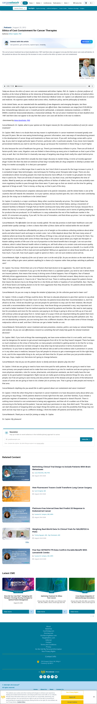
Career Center (63, 8)
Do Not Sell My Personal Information (48, 649)
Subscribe (85, 439)
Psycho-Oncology (40, 8)
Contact (48, 642)
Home (36, 689)
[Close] (94, 697)
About (48, 626)
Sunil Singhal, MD (40, 491)
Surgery (82, 8)
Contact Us (60, 689)
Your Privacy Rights (48, 651)
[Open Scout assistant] (86, 3)
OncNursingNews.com (48, 635)
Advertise (48, 629)
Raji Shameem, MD (54, 535)
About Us (44, 689)
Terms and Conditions (48, 645)
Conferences (48, 3)
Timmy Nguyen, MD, (40, 535)
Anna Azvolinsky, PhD (22, 120)
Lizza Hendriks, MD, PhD (42, 473)
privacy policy (40, 443)
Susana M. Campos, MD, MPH (43, 514)
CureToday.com (48, 631)
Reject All (72, 697)
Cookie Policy (21, 702)
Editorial (49, 640)
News (31, 3)
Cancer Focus (18, 8)
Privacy (48, 647)
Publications (57, 3)
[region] (48, 697)
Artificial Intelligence (52, 8)
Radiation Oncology (73, 8)
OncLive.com (48, 633)
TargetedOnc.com (48, 638)
